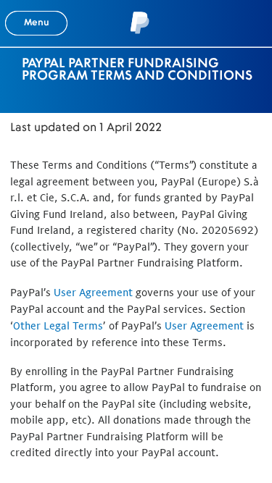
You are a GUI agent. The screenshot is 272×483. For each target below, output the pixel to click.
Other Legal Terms (58, 325)
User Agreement (93, 292)
